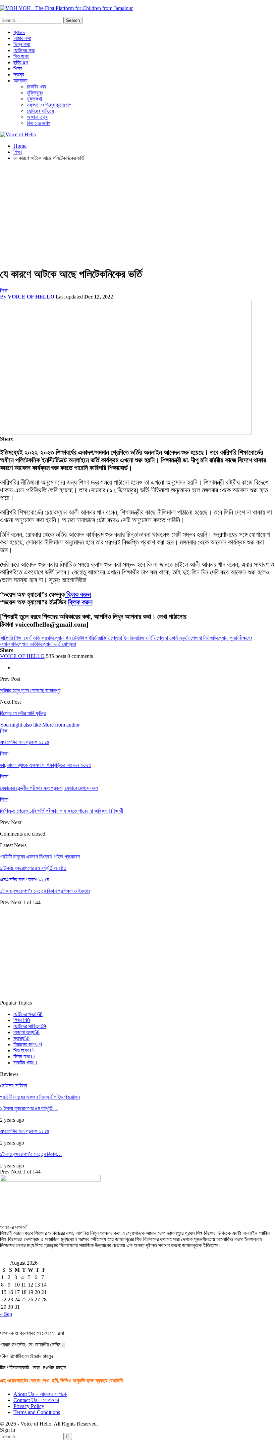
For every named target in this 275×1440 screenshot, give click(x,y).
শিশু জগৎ (21, 56)
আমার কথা (22, 38)
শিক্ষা (17, 68)
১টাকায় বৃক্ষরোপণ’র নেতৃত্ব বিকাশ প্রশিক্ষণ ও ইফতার (45, 891)
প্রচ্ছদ (19, 32)
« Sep (6, 1314)
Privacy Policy (28, 1406)
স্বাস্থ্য (18, 74)
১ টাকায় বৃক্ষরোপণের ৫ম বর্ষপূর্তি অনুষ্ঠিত (33, 868)
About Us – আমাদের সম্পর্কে (40, 1394)
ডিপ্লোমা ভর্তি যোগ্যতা (56, 644)
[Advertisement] (137, 214)
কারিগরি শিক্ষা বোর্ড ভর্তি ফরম (24, 638)
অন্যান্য (20, 80)
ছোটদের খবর (24, 50)
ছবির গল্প (20, 62)
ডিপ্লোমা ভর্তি (25, 644)
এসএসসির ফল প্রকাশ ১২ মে (24, 879)
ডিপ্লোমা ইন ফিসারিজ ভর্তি (130, 638)
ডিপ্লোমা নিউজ (199, 638)
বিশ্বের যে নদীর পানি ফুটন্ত (23, 713)
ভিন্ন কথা (21, 44)
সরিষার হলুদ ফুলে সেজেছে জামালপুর (30, 690)
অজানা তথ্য (37, 117)
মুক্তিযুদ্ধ (35, 93)
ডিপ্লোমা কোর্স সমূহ (169, 638)
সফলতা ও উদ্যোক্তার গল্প (49, 105)
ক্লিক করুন (78, 594)
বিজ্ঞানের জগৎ (38, 123)
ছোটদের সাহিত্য (40, 111)
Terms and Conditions (36, 1412)
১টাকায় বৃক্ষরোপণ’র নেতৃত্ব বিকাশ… (31, 1154)
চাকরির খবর (36, 87)
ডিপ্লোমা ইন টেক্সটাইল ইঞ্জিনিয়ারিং (78, 638)
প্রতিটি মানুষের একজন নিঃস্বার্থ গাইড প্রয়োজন (40, 856)
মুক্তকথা (34, 99)
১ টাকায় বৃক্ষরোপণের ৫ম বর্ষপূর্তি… (29, 1108)
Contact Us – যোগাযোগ (36, 1400)
